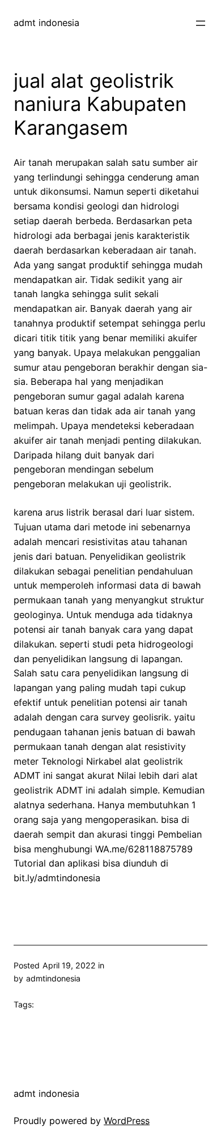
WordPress (127, 1120)
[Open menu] (200, 23)
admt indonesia (46, 22)
